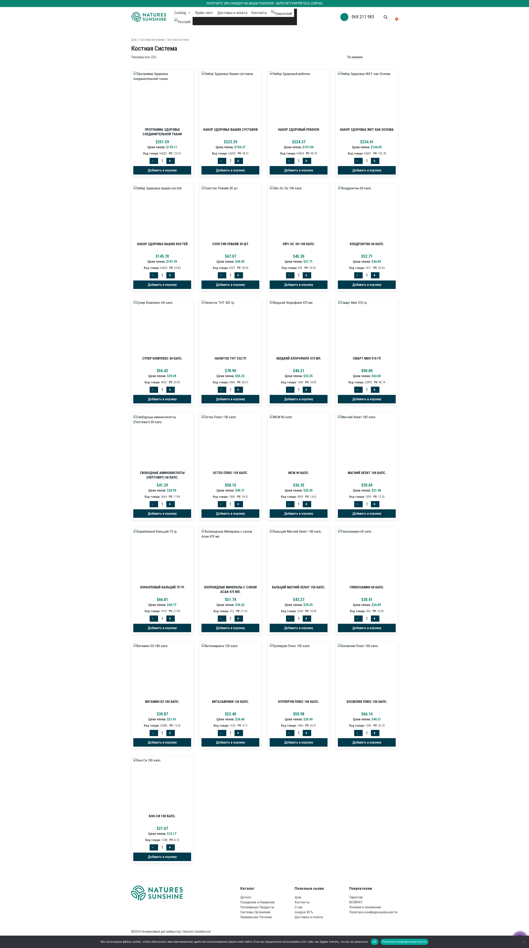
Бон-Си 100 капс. (162, 816)
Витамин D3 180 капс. (162, 702)
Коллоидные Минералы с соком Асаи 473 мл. (230, 589)
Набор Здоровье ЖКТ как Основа (367, 130)
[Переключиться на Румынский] (281, 13)
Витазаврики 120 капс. (230, 702)
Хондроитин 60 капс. (367, 244)
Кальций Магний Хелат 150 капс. (298, 587)
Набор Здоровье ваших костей (162, 244)
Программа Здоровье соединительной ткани (162, 132)
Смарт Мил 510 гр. (367, 358)
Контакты (259, 13)
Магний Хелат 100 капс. (367, 473)
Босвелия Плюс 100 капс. (367, 702)
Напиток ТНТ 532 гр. (230, 358)
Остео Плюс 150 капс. (230, 473)
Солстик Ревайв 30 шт (230, 244)
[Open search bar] (386, 17)
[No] (524, 942)
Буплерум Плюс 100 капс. (298, 702)
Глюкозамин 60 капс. (367, 587)
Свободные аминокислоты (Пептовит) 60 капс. (162, 475)
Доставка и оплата (232, 13)
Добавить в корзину (162, 170)
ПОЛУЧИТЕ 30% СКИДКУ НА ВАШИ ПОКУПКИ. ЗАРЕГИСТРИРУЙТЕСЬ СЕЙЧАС (264, 3)
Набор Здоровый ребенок (298, 130)
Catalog (180, 13)
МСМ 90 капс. (298, 473)
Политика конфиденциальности (404, 941)
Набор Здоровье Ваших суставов (230, 130)
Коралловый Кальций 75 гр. (162, 587)
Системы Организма (152, 39)
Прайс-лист (204, 13)
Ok (374, 941)
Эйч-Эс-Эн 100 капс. (298, 244)
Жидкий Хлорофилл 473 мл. (298, 358)
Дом (134, 39)
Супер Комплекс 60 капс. (162, 358)
